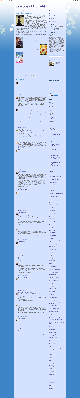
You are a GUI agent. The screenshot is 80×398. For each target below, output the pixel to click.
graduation (51, 371)
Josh (50, 263)
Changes (52, 136)
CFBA (50, 188)
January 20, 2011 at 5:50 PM (22, 290)
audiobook (50, 351)
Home (32, 334)
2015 (51, 107)
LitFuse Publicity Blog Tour (53, 271)
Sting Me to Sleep (52, 314)
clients (50, 362)
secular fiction (51, 385)
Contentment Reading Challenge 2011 (55, 204)
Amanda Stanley (21, 108)
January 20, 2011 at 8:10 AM (22, 260)
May (52, 124)
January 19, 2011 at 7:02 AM (22, 106)
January (52, 129)
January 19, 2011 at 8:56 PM (22, 189)
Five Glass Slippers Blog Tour (54, 240)
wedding (50, 388)
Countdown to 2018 (52, 218)
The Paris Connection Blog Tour (54, 326)
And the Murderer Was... (55, 140)
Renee (19, 81)
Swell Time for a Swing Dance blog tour (55, 319)
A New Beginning (53, 149)
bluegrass (50, 357)
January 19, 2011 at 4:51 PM (22, 147)
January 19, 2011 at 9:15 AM (22, 127)
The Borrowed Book (52, 320)
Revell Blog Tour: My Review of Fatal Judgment (56, 135)
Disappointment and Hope (55, 146)
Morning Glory (51, 289)
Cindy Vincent (51, 202)
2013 (51, 110)
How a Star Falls (51, 252)
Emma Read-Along (52, 229)
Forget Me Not (51, 241)
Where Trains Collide (52, 337)
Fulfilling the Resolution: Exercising (55, 156)
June (52, 122)
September (53, 118)
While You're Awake (52, 340)
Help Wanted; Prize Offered (55, 161)
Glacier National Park (52, 244)
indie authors (51, 376)
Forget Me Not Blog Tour (53, 243)
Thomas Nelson (51, 329)
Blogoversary (51, 185)
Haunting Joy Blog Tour (53, 249)
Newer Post (18, 334)
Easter (50, 224)
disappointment (20, 76)
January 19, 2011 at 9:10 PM (22, 239)
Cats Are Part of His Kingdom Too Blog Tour (56, 193)
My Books (50, 16)
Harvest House (51, 247)
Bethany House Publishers (53, 179)
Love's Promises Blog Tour (53, 277)
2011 (51, 113)
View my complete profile (53, 77)
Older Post (45, 334)
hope (24, 76)
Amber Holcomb (21, 149)
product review (51, 379)
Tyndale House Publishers (53, 332)
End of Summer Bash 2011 (53, 232)
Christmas (50, 198)
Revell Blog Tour (51, 306)
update (31, 76)
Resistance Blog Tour (52, 305)
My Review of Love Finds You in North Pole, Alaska (56, 165)
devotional (50, 366)
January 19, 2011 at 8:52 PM (22, 169)
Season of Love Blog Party (53, 308)
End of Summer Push (52, 235)
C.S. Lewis (51, 187)
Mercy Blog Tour (51, 285)
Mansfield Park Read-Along (53, 280)
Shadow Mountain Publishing (53, 311)
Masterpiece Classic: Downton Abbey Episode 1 (56, 153)
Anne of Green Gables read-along (54, 176)
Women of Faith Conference (53, 343)
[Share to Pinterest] (34, 75)
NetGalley (50, 294)
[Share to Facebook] (33, 75)
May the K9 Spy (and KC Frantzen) (24, 292)
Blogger (44, 395)
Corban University (52, 207)
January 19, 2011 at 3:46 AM (22, 94)
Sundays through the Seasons (54, 317)
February (52, 128)
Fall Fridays (51, 238)
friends (50, 369)
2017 (51, 105)
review (50, 383)
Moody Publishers (52, 288)
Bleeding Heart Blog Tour (53, 182)
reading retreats (51, 382)
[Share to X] (32, 75)
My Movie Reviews (52, 18)
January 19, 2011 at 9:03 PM (22, 210)
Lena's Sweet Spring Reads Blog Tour (55, 269)
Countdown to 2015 (52, 215)
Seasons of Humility (31, 6)
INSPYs (50, 258)
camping (50, 360)
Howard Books (51, 255)
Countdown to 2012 (52, 210)
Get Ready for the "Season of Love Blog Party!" (55, 145)
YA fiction (50, 346)
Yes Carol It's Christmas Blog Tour (54, 348)
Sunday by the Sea (54, 133)
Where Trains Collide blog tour (54, 338)
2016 (51, 106)
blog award (51, 354)
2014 (51, 109)
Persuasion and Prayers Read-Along (55, 300)
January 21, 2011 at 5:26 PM (22, 316)
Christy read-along (52, 201)
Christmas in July (52, 199)
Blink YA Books (51, 184)
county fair (51, 363)
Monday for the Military (54, 141)
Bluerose (19, 129)
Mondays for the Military (53, 286)
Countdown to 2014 (52, 213)
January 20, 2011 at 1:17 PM (22, 275)
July (52, 121)
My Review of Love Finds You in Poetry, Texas (56, 158)
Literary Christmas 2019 (53, 272)
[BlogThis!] (31, 75)
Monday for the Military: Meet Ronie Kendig (55, 131)
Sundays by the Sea (52, 316)
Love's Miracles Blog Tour (53, 275)
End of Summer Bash (52, 230)
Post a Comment (19, 330)
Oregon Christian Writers (53, 297)
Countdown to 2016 (52, 216)
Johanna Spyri (51, 261)
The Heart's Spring (52, 324)
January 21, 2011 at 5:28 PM (22, 328)
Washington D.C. (52, 334)
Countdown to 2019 (52, 219)
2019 (51, 102)
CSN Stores (51, 190)
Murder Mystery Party (52, 291)
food (50, 368)
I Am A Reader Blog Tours (53, 257)
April (52, 125)
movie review (27, 76)
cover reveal (51, 365)
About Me (50, 13)
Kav (18, 96)
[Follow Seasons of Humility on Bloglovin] (54, 96)
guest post (51, 374)
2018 (51, 103)
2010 (51, 171)
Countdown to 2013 (52, 212)
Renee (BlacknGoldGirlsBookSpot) (24, 277)
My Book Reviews (52, 15)
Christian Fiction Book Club (53, 196)
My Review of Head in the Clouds (56, 148)
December (53, 114)
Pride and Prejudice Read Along (54, 302)
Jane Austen (51, 260)
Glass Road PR (51, 246)
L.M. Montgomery (52, 266)
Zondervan (51, 349)
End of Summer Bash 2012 (53, 233)
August (52, 120)
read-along (51, 380)
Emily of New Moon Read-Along (54, 227)
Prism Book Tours (52, 303)
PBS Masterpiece (52, 299)
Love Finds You (51, 274)
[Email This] (30, 75)
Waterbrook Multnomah (53, 335)
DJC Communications (52, 221)
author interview (51, 352)
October (52, 117)
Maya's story (51, 283)
